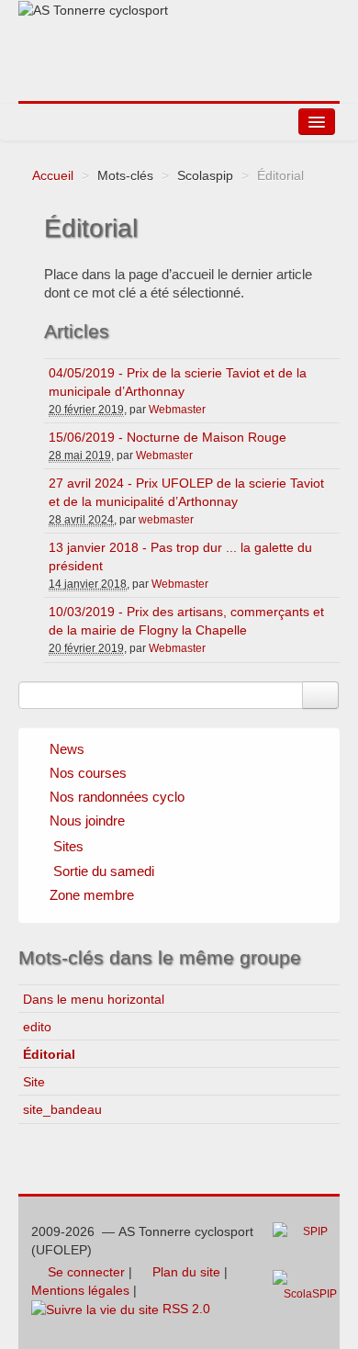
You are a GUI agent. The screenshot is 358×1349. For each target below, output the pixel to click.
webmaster (166, 519)
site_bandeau (62, 1109)
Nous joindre (87, 820)
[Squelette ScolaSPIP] (310, 1291)
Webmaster (177, 409)
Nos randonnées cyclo (117, 796)
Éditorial (49, 1054)
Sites (68, 846)
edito (37, 1026)
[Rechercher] (320, 695)
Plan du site (184, 1272)
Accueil (52, 175)
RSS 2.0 (184, 1308)
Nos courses (88, 773)
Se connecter (84, 1272)
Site (34, 1081)
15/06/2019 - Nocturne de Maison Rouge (167, 437)
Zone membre (92, 895)
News (67, 749)
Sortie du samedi (103, 871)
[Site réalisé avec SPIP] (306, 1245)
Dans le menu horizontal (93, 999)
